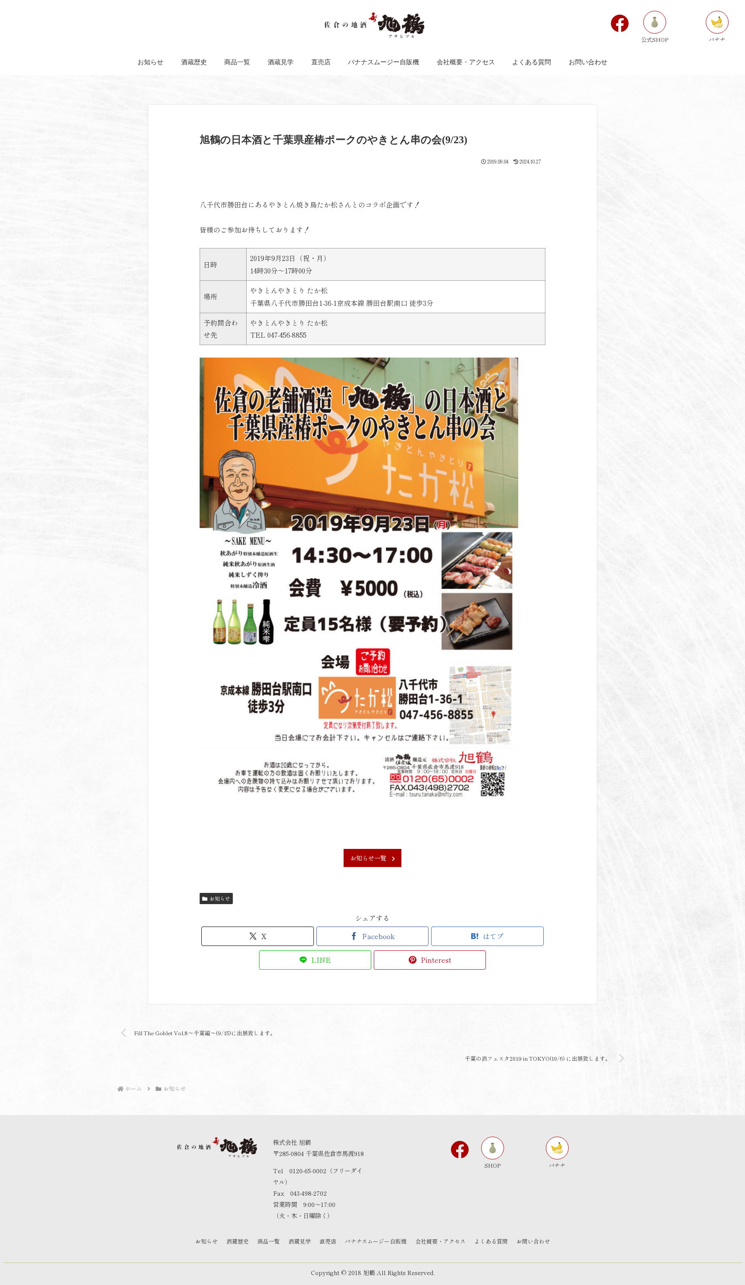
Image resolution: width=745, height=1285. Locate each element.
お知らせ (220, 898)
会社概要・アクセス (440, 1241)
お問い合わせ (533, 1241)
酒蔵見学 (299, 1241)
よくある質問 (491, 1241)
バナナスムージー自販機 (376, 1241)
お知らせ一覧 (368, 857)
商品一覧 (268, 1241)
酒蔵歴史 (237, 1241)
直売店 (327, 1241)
